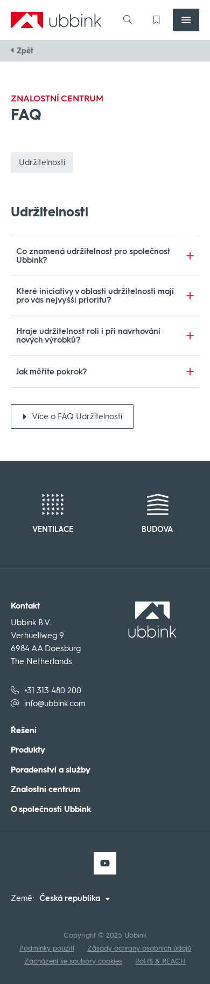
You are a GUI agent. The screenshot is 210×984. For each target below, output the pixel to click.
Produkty (28, 750)
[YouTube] (105, 863)
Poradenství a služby (50, 770)
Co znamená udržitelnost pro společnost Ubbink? (93, 256)
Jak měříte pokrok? (51, 372)
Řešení (24, 730)
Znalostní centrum (45, 789)
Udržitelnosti (42, 162)
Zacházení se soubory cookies (73, 961)
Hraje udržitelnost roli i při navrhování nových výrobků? (88, 335)
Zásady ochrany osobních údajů (139, 948)
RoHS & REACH (160, 961)
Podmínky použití (46, 948)
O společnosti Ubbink (51, 809)
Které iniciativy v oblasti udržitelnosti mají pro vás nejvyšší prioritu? (95, 295)
